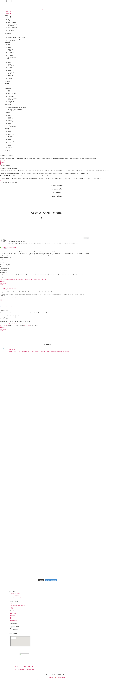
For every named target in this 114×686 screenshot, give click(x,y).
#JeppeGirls (3, 279)
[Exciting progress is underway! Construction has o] (17, 473)
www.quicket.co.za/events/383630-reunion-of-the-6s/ (13, 323)
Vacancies (7, 81)
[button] (50, 85)
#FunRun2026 (19, 279)
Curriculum (10, 35)
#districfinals (14, 298)
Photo (3, 300)
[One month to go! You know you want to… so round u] (77, 385)
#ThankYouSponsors (28, 279)
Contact (7, 83)
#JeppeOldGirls (4, 325)
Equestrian (10, 67)
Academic (7, 33)
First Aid (10, 50)
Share (2, 284)
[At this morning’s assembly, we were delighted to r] (47, 366)
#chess (5, 298)
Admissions (10, 28)
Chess (9, 62)
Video (3, 281)
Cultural (7, 42)
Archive (7, 80)
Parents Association (12, 24)
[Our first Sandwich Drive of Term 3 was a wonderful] (77, 569)
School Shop (11, 25)
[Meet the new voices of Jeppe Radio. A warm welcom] (77, 523)
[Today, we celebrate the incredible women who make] (17, 507)
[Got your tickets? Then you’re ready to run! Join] (47, 470)
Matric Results (11, 40)
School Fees (11, 30)
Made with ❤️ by (57, 677)
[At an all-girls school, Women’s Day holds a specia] (77, 481)
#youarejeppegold (22, 298)
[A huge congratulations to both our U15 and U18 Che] (47, 384)
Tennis (9, 76)
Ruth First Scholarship (13, 32)
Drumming (10, 49)
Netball (9, 70)
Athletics (10, 61)
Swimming (10, 75)
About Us (7, 17)
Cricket (9, 64)
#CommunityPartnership (40, 279)
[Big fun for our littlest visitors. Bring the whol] (17, 568)
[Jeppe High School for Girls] (4, 240)
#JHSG (1, 298)
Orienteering (11, 72)
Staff (9, 21)
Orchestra (10, 54)
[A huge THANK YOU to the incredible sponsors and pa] (17, 392)
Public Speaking (12, 57)
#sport (9, 298)
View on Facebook (3, 283)
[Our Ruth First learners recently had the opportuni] (77, 366)
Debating (10, 46)
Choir (9, 44)
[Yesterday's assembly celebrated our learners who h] (47, 568)
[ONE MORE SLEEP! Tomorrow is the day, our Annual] (77, 454)
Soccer (9, 73)
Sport (6, 58)
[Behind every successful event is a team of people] (77, 418)
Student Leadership (12, 27)
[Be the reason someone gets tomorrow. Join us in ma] (47, 503)
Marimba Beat (11, 52)
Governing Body (12, 22)
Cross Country (11, 65)
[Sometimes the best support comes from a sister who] (47, 425)
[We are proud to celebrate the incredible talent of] (77, 506)
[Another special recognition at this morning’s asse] (17, 364)
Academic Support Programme (15, 39)
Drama (9, 47)
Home (6, 15)
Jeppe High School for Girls (45, 9)
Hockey (9, 69)
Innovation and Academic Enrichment (17, 37)
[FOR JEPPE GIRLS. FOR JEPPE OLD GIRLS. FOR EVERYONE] (17, 415)
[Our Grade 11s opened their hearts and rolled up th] (47, 526)
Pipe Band (10, 55)
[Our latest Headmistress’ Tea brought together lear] (17, 538)
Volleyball (10, 78)
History (9, 19)
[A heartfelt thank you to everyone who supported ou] (17, 454)
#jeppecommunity (10, 279)
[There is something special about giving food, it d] (47, 452)
